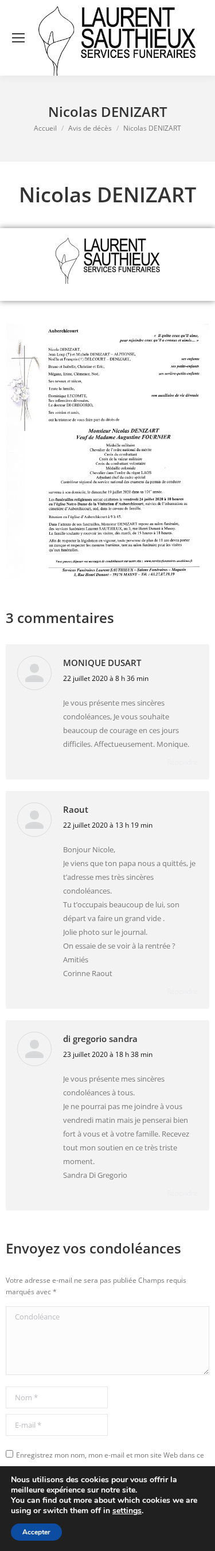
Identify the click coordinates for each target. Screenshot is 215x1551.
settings (127, 1511)
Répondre (182, 762)
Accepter (36, 1532)
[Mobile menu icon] (18, 38)
